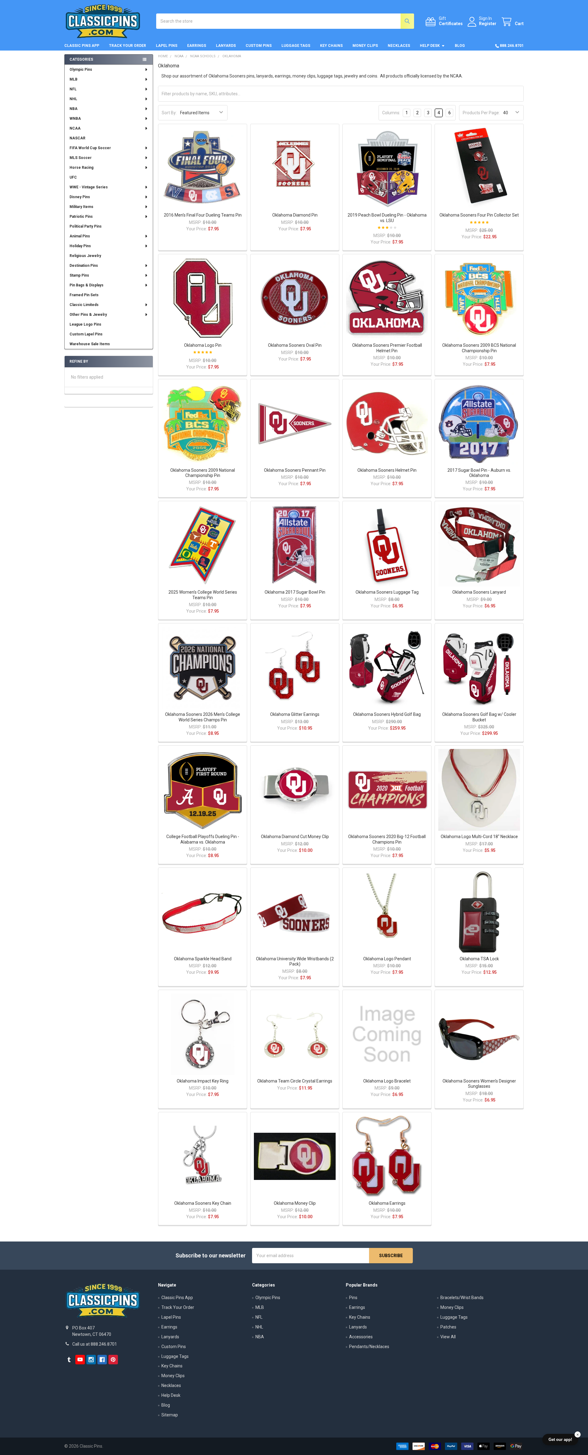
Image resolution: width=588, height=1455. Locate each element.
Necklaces (399, 45)
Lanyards (226, 45)
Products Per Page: (481, 112)
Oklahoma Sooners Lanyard (479, 592)
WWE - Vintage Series (89, 187)
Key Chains (331, 45)
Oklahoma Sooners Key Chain (202, 1203)
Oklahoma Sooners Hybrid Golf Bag (387, 714)
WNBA (75, 118)
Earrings (196, 45)
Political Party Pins (86, 226)
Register (487, 23)
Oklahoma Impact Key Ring (202, 1081)
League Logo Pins (85, 324)
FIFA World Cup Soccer (90, 148)
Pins (353, 1297)
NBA (73, 109)
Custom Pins (259, 45)
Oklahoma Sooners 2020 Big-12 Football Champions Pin (387, 839)
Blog (460, 45)
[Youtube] (80, 1359)
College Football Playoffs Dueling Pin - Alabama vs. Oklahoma (202, 839)
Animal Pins (80, 236)
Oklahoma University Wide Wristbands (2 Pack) (295, 961)
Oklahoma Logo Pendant (387, 958)
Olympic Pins (81, 69)
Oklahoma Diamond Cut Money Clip (295, 836)
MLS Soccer (81, 158)
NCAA (75, 128)
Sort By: (169, 112)
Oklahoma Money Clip (295, 1203)
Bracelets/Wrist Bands (462, 1297)
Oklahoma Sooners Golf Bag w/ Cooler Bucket (479, 717)
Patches (448, 1327)
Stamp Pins (79, 275)
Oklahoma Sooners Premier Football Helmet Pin (387, 348)
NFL (73, 89)
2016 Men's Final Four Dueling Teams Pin (203, 215)
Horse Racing (81, 167)
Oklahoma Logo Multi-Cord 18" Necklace (479, 836)
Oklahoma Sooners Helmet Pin (387, 470)
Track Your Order (127, 45)
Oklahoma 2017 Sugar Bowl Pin (295, 592)
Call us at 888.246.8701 (94, 1344)
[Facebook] (102, 1359)
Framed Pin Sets (84, 295)
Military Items (81, 207)
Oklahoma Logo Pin (202, 345)
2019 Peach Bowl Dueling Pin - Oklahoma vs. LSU (387, 218)
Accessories (361, 1336)
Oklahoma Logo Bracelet (387, 1081)
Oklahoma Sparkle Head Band (203, 958)
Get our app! (560, 1439)
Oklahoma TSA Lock (479, 958)
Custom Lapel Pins (86, 334)
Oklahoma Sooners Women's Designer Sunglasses (479, 1084)
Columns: (391, 112)
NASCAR (77, 138)
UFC (73, 177)
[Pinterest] (113, 1359)
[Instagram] (91, 1359)
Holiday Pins (80, 246)
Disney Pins (80, 197)
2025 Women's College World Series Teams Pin (202, 595)
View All (448, 1336)
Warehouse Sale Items (90, 344)
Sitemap (169, 1414)
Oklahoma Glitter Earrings (294, 714)
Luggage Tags (295, 45)
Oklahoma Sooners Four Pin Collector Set (479, 215)
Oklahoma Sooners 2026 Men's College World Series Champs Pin (202, 717)
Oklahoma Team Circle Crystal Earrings (294, 1081)
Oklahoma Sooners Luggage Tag (387, 592)
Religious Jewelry (85, 256)
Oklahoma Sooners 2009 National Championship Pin (202, 473)
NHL (73, 99)
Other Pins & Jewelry (88, 314)
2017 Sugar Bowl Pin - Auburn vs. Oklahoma (479, 473)
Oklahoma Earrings (387, 1203)
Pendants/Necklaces (369, 1346)
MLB (73, 79)
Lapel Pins (166, 45)
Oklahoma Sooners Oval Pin (295, 345)
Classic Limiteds (84, 305)
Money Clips (365, 45)
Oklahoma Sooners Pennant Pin (295, 470)
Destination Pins (84, 265)
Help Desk (430, 45)
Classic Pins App (81, 45)
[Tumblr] (69, 1359)
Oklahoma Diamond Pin (295, 215)
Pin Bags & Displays (87, 285)
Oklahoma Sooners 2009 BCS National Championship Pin (479, 348)
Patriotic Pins (81, 216)
